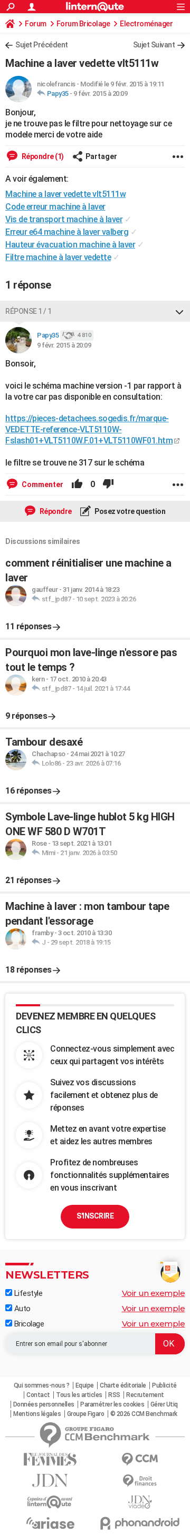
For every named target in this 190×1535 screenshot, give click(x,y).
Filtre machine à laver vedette (58, 257)
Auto (21, 1308)
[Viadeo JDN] (140, 1502)
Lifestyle (27, 1293)
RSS (114, 1395)
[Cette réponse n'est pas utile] (108, 484)
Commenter (41, 484)
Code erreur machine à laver (55, 207)
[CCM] (140, 1459)
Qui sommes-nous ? (42, 1385)
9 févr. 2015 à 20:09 (100, 93)
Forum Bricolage (83, 23)
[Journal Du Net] (50, 1480)
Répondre (55, 511)
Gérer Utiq (164, 1404)
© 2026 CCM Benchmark (143, 1414)
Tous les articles (79, 1395)
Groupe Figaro (85, 1414)
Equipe (84, 1385)
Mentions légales (37, 1414)
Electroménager (146, 23)
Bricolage (28, 1324)
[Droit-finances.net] (140, 1481)
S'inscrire (95, 1216)
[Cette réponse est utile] (77, 484)
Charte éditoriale (123, 1385)
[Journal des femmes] (50, 1459)
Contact (38, 1395)
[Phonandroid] (140, 1523)
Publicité (164, 1385)
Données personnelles (43, 1404)
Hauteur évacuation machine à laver (70, 245)
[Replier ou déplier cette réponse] (179, 311)
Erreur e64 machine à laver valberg (66, 232)
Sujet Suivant (154, 45)
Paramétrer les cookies (112, 1404)
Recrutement (145, 1395)
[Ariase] (50, 1523)
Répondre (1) (42, 156)
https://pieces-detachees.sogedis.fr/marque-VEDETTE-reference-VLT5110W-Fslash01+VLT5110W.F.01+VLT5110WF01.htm (89, 429)
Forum (35, 23)
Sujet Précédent (41, 45)
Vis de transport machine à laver (63, 219)
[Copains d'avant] (50, 1502)
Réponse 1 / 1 (28, 311)
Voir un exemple (153, 1293)
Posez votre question (129, 511)
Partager (101, 156)
